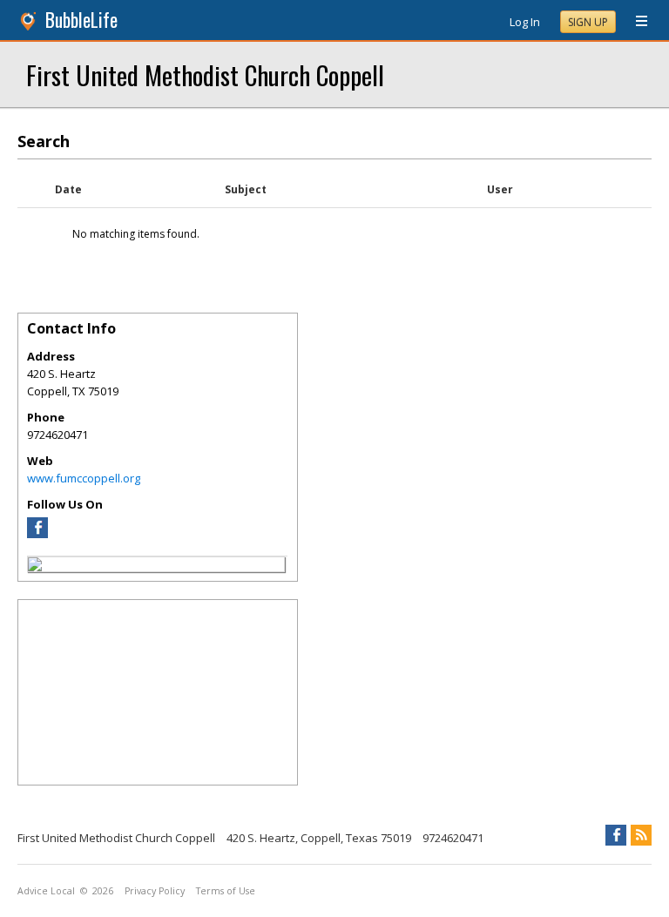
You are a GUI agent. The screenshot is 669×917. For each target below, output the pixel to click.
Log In (525, 22)
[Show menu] (635, 22)
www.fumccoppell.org (83, 478)
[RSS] (641, 835)
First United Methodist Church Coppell (205, 74)
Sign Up (588, 22)
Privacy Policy (155, 891)
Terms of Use (225, 891)
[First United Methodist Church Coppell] (35, 567)
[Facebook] (37, 534)
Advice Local (46, 891)
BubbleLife (81, 19)
